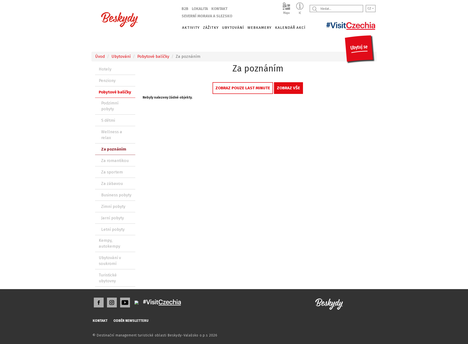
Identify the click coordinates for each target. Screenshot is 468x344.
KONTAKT (219, 9)
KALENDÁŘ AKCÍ (290, 27)
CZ (369, 8)
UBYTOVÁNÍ (233, 27)
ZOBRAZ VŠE (288, 87)
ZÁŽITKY (211, 27)
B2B (185, 9)
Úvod (100, 56)
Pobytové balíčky (153, 56)
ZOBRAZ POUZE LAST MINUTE (242, 87)
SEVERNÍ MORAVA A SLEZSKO (207, 16)
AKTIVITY (191, 27)
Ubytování (121, 56)
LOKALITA (200, 9)
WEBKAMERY (259, 27)
